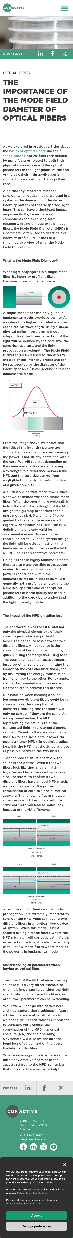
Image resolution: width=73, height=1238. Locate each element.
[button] (65, 1164)
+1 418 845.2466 (31, 1135)
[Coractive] (13, 8)
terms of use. (36, 1203)
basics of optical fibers (27, 151)
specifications (14, 156)
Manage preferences (37, 1226)
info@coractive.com (33, 1139)
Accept (36, 1215)
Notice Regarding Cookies (32, 1193)
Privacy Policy (14, 1203)
